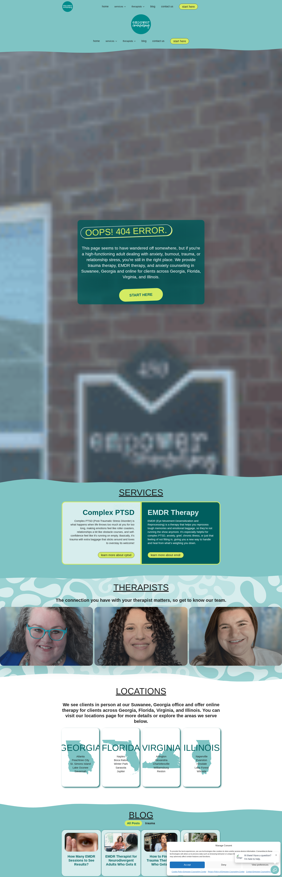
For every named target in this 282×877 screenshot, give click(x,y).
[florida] (121, 757)
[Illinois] (201, 757)
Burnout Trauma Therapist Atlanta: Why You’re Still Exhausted (160, 862)
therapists (137, 6)
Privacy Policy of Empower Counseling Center (226, 872)
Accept (187, 864)
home (105, 6)
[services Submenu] (126, 6)
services (118, 6)
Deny (223, 864)
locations (141, 691)
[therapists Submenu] (144, 6)
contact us (167, 6)
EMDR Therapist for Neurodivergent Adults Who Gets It (81, 860)
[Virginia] (161, 757)
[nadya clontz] (140, 636)
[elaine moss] (46, 636)
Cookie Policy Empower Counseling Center (189, 872)
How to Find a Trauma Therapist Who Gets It (121, 860)
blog (152, 6)
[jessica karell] (235, 636)
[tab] (133, 823)
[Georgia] (80, 757)
